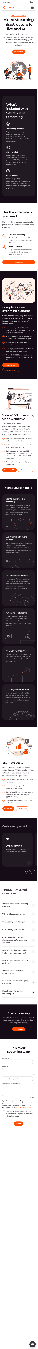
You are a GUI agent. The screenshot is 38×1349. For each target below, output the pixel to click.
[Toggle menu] (32, 7)
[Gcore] (8, 7)
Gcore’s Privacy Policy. (23, 1107)
